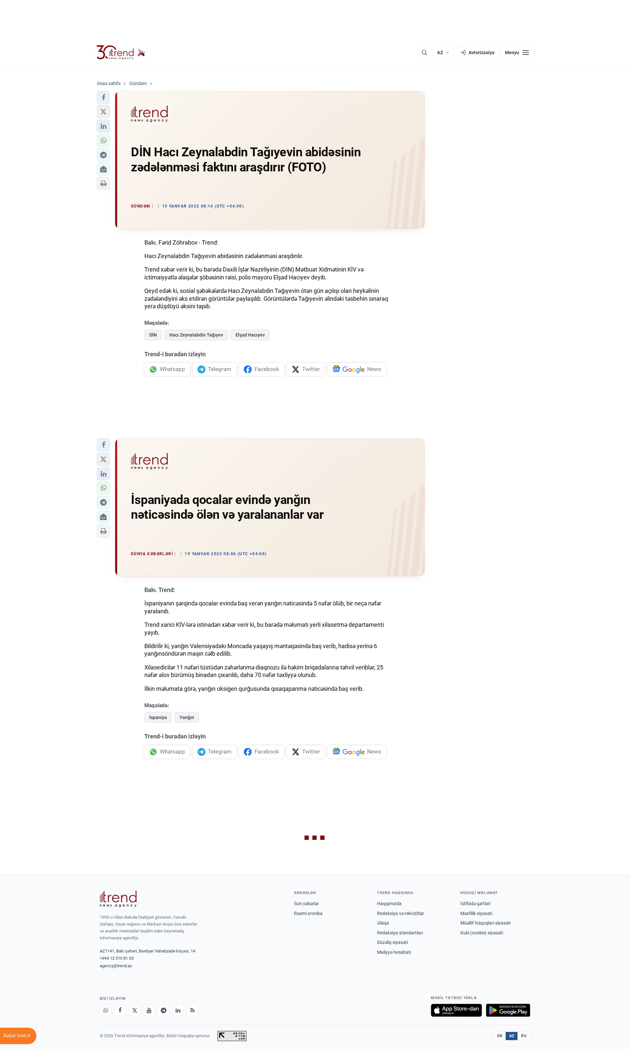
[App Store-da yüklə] (456, 1010)
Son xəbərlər (306, 903)
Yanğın (186, 717)
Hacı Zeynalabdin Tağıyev (196, 335)
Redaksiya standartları (400, 932)
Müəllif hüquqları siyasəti (485, 923)
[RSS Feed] (192, 1010)
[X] (134, 1010)
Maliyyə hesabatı (394, 952)
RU (524, 1036)
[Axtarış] (424, 52)
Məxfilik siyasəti (476, 913)
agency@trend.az (116, 965)
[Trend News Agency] (118, 899)
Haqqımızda (389, 903)
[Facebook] (120, 1010)
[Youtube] (149, 1010)
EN (499, 1036)
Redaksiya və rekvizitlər (400, 913)
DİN (153, 335)
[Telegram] (163, 1010)
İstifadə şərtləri (475, 903)
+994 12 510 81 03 (117, 958)
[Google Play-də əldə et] (508, 1010)
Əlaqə (383, 923)
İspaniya (158, 717)
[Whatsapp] (106, 1010)
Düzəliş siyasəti (392, 942)
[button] (103, 97)
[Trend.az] (121, 52)
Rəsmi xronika (308, 913)
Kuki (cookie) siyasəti (481, 932)
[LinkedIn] (178, 1010)
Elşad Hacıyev (250, 335)
